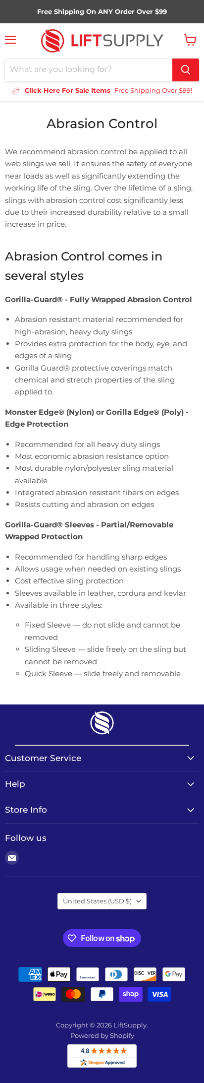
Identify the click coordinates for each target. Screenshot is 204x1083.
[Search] (185, 70)
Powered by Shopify (102, 1035)
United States (97, 901)
